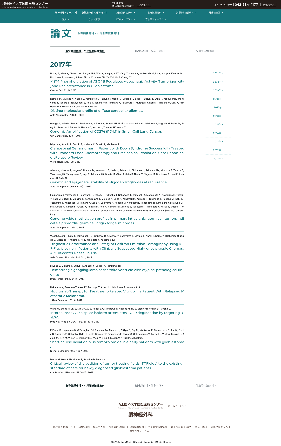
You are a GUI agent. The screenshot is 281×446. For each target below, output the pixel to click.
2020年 (217, 81)
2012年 (217, 150)
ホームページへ (176, 405)
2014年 (217, 133)
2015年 (217, 124)
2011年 (217, 158)
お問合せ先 (268, 4)
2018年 (217, 98)
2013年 (217, 141)
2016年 (217, 116)
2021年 (217, 73)
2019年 (217, 90)
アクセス (143, 4)
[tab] (85, 50)
